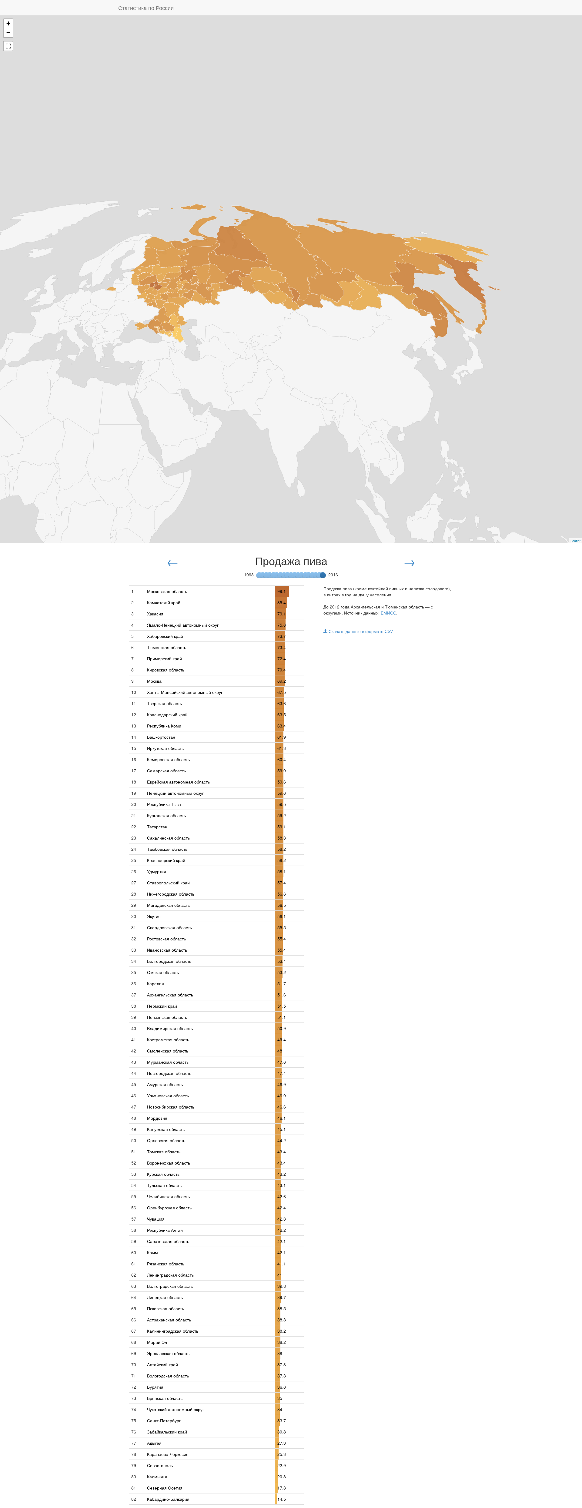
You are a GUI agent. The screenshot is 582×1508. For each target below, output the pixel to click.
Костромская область (168, 1039)
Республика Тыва (164, 804)
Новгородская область (169, 1073)
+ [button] (8, 23)
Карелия (155, 983)
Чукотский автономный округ (175, 1409)
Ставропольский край (168, 883)
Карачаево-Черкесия (168, 1454)
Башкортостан (161, 737)
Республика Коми (164, 726)
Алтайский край (162, 1364)
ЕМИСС (388, 613)
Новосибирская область (170, 1107)
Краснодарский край (167, 714)
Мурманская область (168, 1062)
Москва (154, 681)
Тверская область (164, 703)
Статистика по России (146, 8)
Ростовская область (166, 939)
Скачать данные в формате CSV (360, 631)
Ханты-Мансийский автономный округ (184, 692)
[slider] (323, 575)
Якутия (154, 916)
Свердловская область (169, 927)
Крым (152, 1252)
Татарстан (157, 827)
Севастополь (160, 1465)
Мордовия (157, 1118)
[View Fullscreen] (8, 46)
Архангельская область (170, 995)
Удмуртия (156, 871)
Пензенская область (167, 1017)
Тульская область (164, 1185)
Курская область (163, 1174)
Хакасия (155, 614)
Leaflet (575, 540)
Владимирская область (170, 1028)
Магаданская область (168, 905)
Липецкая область (165, 1297)
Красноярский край (166, 860)
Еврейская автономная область (178, 782)
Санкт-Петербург (164, 1420)
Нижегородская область (170, 894)
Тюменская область (166, 647)
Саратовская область (168, 1241)
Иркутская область (165, 748)
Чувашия (156, 1219)
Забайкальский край (167, 1432)
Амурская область (165, 1084)
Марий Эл (157, 1342)
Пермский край (162, 1006)
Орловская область (166, 1140)
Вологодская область (168, 1376)
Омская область (163, 972)
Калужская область (166, 1129)
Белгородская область (169, 961)
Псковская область (165, 1308)
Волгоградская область (170, 1286)
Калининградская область (172, 1331)
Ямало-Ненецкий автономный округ (183, 625)
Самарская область (166, 770)
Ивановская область (167, 950)
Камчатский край (163, 602)
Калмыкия (157, 1476)
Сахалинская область (168, 838)
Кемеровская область (168, 759)
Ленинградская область (170, 1275)
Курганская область (166, 815)
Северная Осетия (164, 1488)
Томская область (163, 1151)
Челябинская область (168, 1196)
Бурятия (155, 1387)
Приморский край (164, 658)
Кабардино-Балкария (168, 1499)
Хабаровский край (165, 636)
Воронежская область (168, 1163)
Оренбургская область (169, 1208)
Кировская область (165, 670)
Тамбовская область (167, 849)
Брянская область (164, 1398)
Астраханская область (169, 1320)
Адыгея (154, 1443)
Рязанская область (165, 1264)
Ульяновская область (168, 1095)
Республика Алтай (165, 1230)
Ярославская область (168, 1353)
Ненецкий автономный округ (175, 793)
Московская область (167, 591)
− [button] (8, 32)
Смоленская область (167, 1051)
